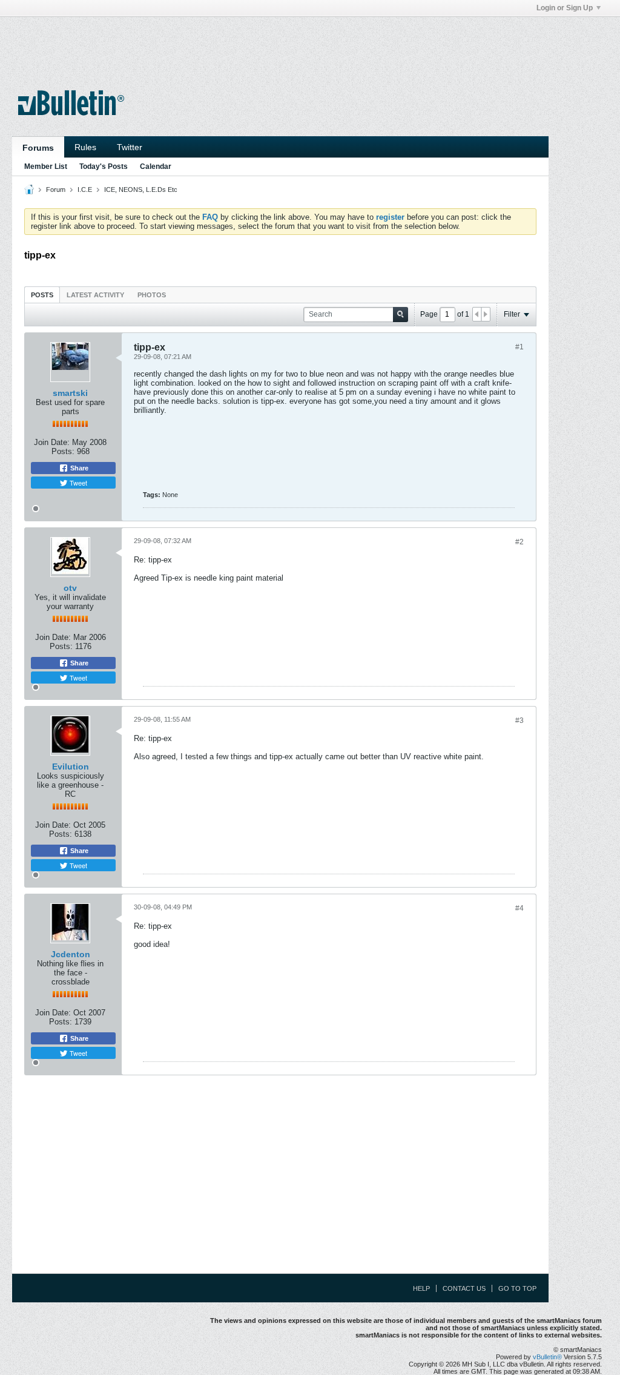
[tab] (42, 294)
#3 (519, 720)
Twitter (129, 147)
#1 (519, 347)
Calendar (155, 166)
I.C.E (85, 189)
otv (70, 588)
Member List (45, 166)
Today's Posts (103, 166)
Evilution (70, 766)
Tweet (77, 482)
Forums (38, 148)
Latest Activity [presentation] (95, 294)
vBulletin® (547, 1356)
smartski (70, 393)
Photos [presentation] (151, 294)
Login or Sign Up (564, 8)
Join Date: (52, 442)
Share (78, 468)
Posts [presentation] (42, 294)
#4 (519, 908)
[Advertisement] (280, 44)
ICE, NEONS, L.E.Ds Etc (140, 189)
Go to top (517, 1288)
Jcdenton (70, 954)
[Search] (400, 314)
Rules (85, 147)
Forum (55, 189)
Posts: (62, 451)
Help (421, 1288)
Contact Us (464, 1288)
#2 (519, 542)
